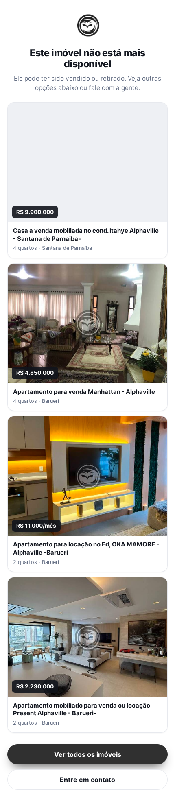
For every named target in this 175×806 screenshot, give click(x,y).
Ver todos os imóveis (87, 754)
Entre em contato (87, 779)
